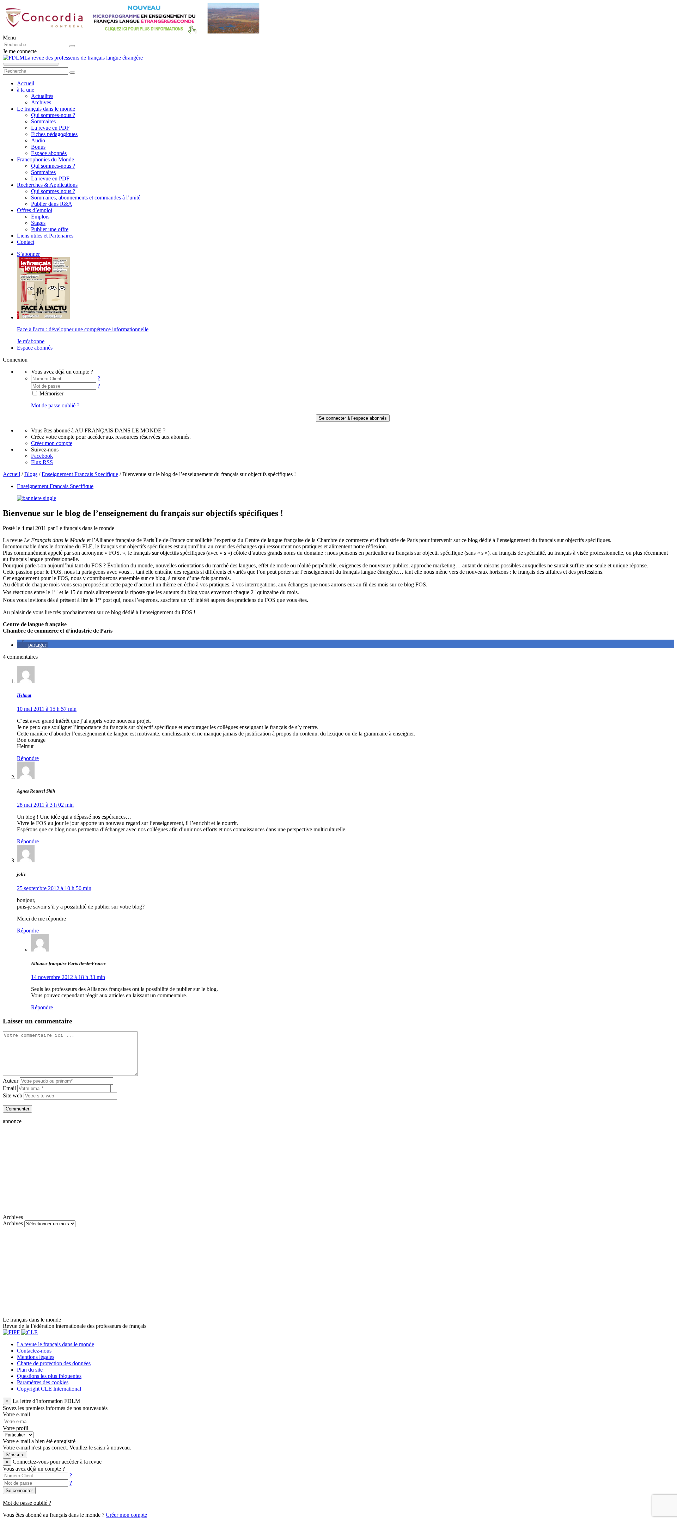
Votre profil (15, 1428)
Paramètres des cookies (42, 1382)
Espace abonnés (49, 153)
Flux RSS (42, 462)
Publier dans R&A (51, 204)
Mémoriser (50, 393)
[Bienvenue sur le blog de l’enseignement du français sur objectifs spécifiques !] (36, 498)
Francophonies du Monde (45, 159)
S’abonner (28, 254)
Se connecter (19, 1490)
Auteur (10, 1081)
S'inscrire (15, 1454)
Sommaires (43, 121)
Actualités (42, 96)
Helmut (24, 695)
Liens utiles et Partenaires (45, 236)
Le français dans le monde (46, 109)
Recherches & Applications (47, 185)
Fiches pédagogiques (54, 134)
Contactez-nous (34, 1351)
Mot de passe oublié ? (55, 405)
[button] (32, 645)
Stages (38, 223)
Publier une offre (49, 229)
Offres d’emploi (34, 210)
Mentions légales (35, 1357)
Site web (12, 1095)
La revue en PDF (50, 128)
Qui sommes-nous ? (53, 115)
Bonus (38, 147)
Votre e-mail (16, 1414)
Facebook (42, 456)
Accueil (25, 83)
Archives (41, 102)
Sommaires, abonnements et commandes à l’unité (85, 198)
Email (9, 1088)
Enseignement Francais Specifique (80, 474)
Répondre (28, 758)
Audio (38, 140)
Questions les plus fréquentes (49, 1376)
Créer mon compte (51, 443)
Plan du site (30, 1370)
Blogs (30, 474)
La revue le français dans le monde (55, 1344)
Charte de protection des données (54, 1363)
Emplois (40, 217)
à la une (25, 90)
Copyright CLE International (49, 1389)
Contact (25, 242)
